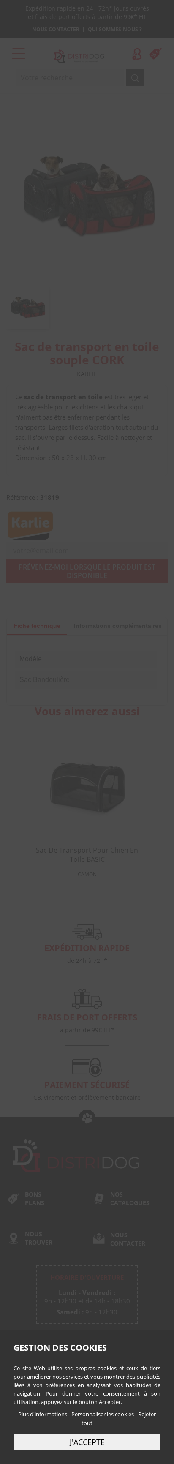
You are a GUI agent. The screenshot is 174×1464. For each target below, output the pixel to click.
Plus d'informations (43, 1414)
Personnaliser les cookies (103, 1414)
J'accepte (87, 1442)
